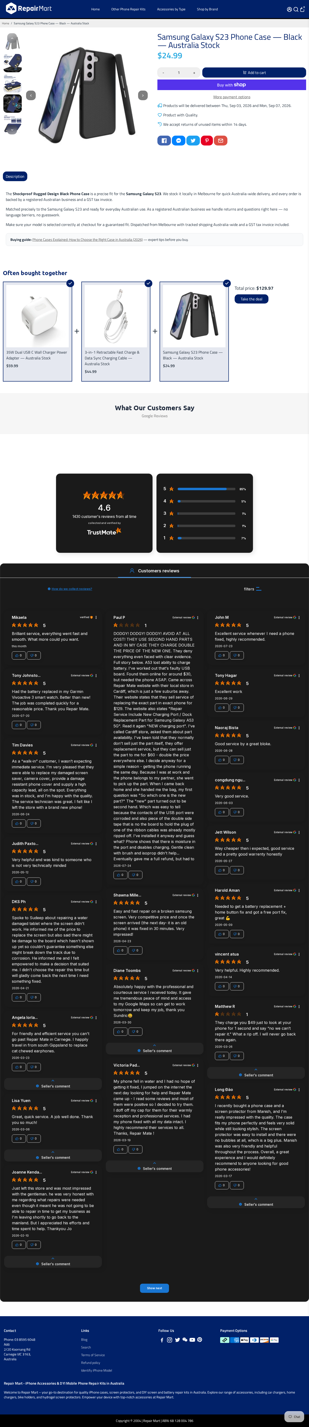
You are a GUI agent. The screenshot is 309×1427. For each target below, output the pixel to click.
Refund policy (90, 1362)
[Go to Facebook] (164, 140)
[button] (132, 570)
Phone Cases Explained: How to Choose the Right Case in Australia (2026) (87, 239)
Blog (84, 1339)
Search (86, 1347)
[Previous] (12, 38)
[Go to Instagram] (170, 1340)
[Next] (12, 129)
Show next (154, 1288)
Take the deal (251, 299)
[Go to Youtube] (192, 1340)
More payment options (231, 97)
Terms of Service (93, 1355)
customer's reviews (104, 516)
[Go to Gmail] (220, 140)
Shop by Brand (207, 9)
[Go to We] (185, 1340)
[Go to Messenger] (178, 140)
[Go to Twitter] (193, 140)
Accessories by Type (171, 9)
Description (15, 176)
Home (95, 9)
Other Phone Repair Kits (128, 9)
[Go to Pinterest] (207, 140)
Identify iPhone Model (96, 1370)
